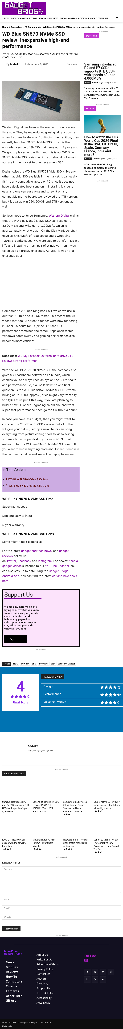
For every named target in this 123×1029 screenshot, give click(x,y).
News (87, 82)
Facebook (25, 561)
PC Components (33, 27)
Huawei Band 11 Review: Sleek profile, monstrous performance (75, 842)
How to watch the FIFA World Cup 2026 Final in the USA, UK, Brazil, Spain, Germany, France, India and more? (101, 146)
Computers (16, 27)
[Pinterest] (39, 74)
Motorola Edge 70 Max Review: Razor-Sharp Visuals (44, 842)
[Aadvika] (4, 64)
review (25, 663)
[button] (117, 18)
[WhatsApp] (47, 74)
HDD (15, 663)
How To (88, 159)
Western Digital (59, 215)
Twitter (11, 561)
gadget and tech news (36, 551)
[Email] (69, 74)
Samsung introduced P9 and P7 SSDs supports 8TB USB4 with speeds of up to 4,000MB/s (100, 71)
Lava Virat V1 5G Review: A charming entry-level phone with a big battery (107, 805)
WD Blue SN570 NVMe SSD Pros (28, 479)
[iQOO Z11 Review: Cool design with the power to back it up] (15, 827)
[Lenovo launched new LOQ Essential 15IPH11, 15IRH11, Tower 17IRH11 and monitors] (46, 789)
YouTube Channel (57, 566)
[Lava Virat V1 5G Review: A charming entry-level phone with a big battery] (107, 789)
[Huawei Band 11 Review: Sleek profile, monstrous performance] (76, 827)
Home (5, 27)
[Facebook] (24, 74)
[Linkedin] (54, 74)
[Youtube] (103, 980)
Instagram (45, 561)
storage (43, 663)
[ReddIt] (61, 74)
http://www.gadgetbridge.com (40, 750)
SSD (34, 663)
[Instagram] (95, 972)
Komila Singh (97, 82)
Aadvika (15, 64)
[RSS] (87, 980)
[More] (76, 74)
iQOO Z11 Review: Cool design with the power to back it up (14, 842)
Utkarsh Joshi (99, 158)
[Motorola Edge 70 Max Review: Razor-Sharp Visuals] (46, 827)
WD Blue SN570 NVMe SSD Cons (29, 485)
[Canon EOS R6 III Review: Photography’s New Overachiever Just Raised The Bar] (107, 827)
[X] (32, 74)
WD (53, 663)
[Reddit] (111, 972)
